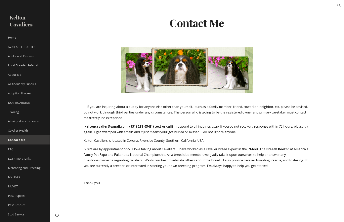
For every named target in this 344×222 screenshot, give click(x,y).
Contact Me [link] (16, 140)
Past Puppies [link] (16, 196)
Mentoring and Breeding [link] (24, 168)
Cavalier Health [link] (18, 130)
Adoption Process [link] (20, 93)
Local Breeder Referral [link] (23, 65)
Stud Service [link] (16, 214)
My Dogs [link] (14, 177)
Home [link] (12, 37)
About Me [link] (14, 75)
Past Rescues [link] (16, 205)
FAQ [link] (11, 149)
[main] (197, 22)
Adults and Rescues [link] (21, 56)
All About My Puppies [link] (22, 84)
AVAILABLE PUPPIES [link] (21, 47)
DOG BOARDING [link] (19, 103)
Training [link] (13, 112)
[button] (339, 5)
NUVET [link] (13, 186)
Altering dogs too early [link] (23, 121)
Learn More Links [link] (19, 158)
